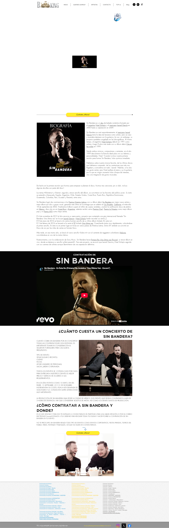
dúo (102, 123)
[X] (134, 4)
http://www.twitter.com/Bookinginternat (82, 8)
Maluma (123, 232)
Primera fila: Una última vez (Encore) (104, 239)
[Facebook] (129, 525)
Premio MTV (48, 211)
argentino (91, 125)
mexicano (113, 125)
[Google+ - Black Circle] (138, 4)
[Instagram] (118, 525)
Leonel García (122, 125)
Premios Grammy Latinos (78, 202)
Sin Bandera (106, 202)
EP (75, 223)
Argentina (71, 209)
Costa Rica (62, 209)
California (117, 204)
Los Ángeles (108, 204)
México (41, 209)
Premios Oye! (98, 209)
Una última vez (87, 223)
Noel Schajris (101, 125)
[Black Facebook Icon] (142, 4)
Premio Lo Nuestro (110, 209)
